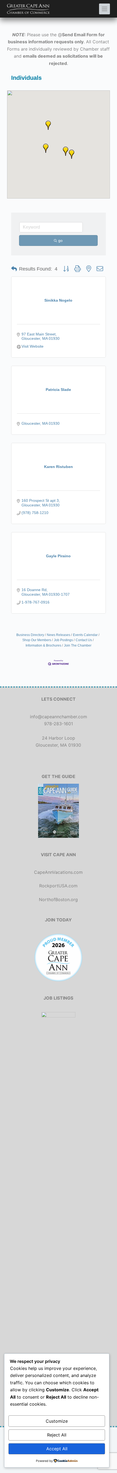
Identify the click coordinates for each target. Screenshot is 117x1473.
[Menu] (104, 9)
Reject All (56, 1435)
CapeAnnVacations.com (58, 872)
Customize (57, 1421)
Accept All (56, 1448)
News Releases (58, 635)
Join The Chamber (77, 645)
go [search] (60, 240)
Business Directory (30, 635)
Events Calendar (85, 635)
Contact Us (84, 640)
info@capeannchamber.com (58, 716)
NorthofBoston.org (58, 899)
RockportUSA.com (58, 885)
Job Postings (63, 640)
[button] (71, 154)
